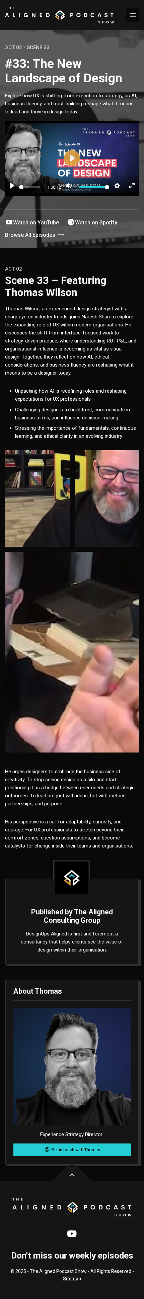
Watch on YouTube (36, 222)
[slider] (29, 187)
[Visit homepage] (59, 15)
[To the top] (72, 1173)
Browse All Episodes (31, 235)
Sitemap (72, 1278)
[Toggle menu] (132, 15)
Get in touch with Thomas (75, 1149)
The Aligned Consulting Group (78, 916)
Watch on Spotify (96, 222)
